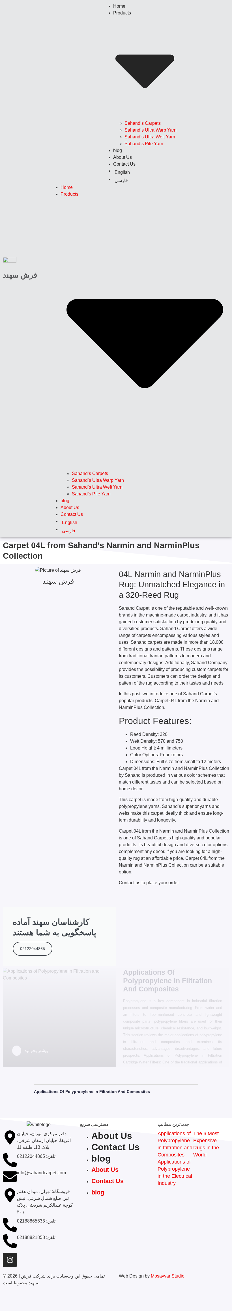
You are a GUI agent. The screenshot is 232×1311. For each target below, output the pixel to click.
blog (117, 150)
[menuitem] (145, 172)
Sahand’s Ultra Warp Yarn (150, 130)
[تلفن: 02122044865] (10, 1160)
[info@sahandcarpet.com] (10, 1176)
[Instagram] (10, 1260)
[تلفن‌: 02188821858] (10, 1241)
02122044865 (32, 948)
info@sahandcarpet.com (41, 1172)
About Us (122, 157)
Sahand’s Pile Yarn (143, 143)
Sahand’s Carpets (142, 123)
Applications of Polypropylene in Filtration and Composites (92, 1091)
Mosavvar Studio (167, 1276)
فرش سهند (20, 275)
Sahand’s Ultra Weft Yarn (149, 136)
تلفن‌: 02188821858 (36, 1237)
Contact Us (124, 164)
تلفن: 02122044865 (36, 1156)
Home (119, 6)
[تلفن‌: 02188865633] (10, 1225)
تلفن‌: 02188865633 (36, 1221)
